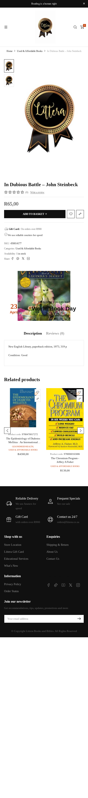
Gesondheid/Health (22, 446)
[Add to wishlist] (10, 65)
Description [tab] (33, 333)
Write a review (37, 192)
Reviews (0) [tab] (55, 333)
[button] (7, 430)
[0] (82, 27)
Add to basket (33, 214)
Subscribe (79, 619)
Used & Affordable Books (30, 51)
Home (9, 51)
